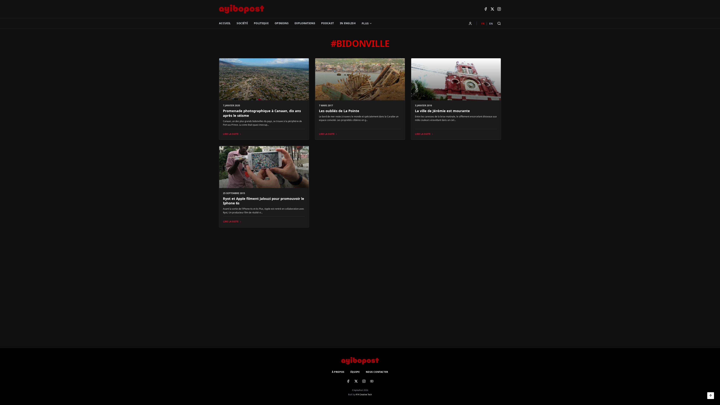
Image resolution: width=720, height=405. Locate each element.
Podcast (327, 23)
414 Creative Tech (364, 394)
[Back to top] (710, 395)
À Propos (338, 372)
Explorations (305, 23)
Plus (365, 23)
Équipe (355, 372)
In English (348, 23)
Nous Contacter (377, 372)
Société (242, 23)
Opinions (282, 23)
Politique (261, 23)
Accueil (225, 23)
